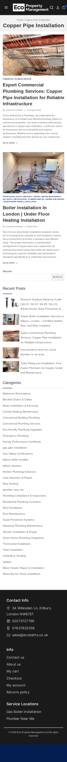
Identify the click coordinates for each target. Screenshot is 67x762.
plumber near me (36, 199)
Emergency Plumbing (16, 435)
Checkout (14, 678)
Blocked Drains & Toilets (17, 399)
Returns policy (18, 692)
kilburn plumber (12, 465)
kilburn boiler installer (16, 459)
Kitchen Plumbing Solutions (19, 471)
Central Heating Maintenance (47, 197)
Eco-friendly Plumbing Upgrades (22, 429)
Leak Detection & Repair (17, 477)
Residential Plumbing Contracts (22, 501)
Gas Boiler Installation (24, 712)
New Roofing (10, 483)
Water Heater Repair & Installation (20, 202)
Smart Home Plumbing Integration (23, 537)
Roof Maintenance (14, 513)
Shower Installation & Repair (20, 531)
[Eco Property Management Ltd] (31, 7)
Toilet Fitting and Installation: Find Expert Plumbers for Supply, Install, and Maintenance (41, 368)
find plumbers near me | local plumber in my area (38, 352)
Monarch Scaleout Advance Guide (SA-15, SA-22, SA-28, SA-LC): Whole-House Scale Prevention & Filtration (41, 304)
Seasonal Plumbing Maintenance (23, 525)
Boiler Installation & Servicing (17, 197)
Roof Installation (12, 507)
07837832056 (23, 628)
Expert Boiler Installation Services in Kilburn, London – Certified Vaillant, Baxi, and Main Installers (42, 321)
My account (16, 685)
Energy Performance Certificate (22, 441)
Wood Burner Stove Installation (21, 573)
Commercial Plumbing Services (17, 79)
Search (7, 271)
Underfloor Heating (54, 199)
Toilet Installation (13, 549)
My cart (13, 671)
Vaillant (7, 561)
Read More (10, 143)
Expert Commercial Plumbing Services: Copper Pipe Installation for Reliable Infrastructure (41, 337)
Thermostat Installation (17, 543)
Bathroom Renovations (17, 393)
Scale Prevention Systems (18, 519)
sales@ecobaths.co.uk (30, 635)
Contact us (15, 657)
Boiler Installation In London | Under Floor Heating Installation (26, 214)
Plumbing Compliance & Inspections (24, 495)
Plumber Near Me (20, 719)
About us (14, 664)
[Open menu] (6, 7)
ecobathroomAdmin (14, 110)
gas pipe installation (15, 447)
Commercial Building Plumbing (21, 417)
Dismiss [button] (33, 757)
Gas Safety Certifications (15, 199)
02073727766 (23, 621)
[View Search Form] (52, 8)
